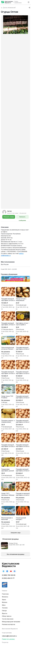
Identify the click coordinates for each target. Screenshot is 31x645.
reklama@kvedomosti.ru (9, 636)
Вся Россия (4, 264)
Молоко (4, 602)
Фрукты (4, 613)
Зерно (4, 599)
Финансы (5, 597)
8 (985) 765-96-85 (8, 575)
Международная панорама (11, 621)
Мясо (3, 605)
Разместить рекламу (8, 639)
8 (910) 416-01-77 (8, 578)
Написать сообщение (22, 217)
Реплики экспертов (8, 624)
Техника (4, 608)
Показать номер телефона (9, 217)
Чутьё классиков (7, 619)
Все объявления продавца (15, 554)
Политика (5, 594)
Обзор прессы (6, 616)
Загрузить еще (15, 532)
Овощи (4, 610)
